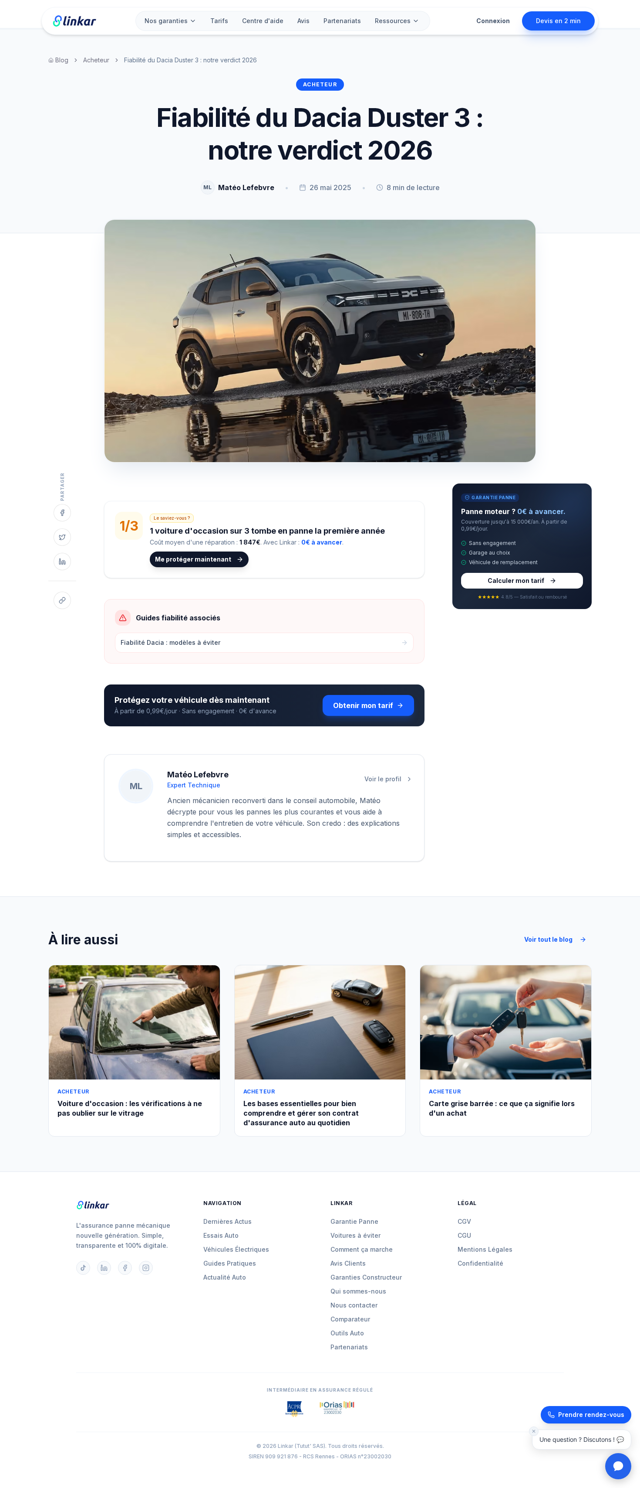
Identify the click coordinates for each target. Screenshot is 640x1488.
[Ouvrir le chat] (618, 1466)
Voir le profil (382, 779)
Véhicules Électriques (236, 1249)
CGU (464, 1235)
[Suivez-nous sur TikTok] (83, 1268)
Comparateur (350, 1319)
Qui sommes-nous (358, 1291)
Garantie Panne (354, 1221)
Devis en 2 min (558, 20)
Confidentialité (480, 1263)
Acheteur (96, 60)
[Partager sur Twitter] (62, 537)
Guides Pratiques (229, 1263)
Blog (61, 60)
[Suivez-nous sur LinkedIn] (104, 1268)
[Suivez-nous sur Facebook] (125, 1268)
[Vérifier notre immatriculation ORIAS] (294, 1409)
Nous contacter (353, 1305)
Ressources (393, 20)
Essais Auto (221, 1235)
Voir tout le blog (548, 939)
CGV (464, 1221)
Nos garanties (166, 20)
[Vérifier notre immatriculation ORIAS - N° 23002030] (337, 1409)
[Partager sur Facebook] (62, 512)
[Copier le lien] (62, 600)
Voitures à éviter (355, 1235)
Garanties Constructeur (366, 1277)
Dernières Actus (227, 1221)
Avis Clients (348, 1263)
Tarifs (219, 20)
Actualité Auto (224, 1277)
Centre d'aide (262, 20)
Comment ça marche (361, 1249)
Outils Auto (347, 1333)
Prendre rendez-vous (591, 1414)
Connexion (493, 20)
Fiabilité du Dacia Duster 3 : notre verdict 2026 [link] (190, 60)
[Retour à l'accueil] (74, 21)
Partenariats (342, 20)
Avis (303, 20)
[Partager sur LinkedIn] (62, 561)
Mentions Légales (485, 1249)
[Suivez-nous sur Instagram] (146, 1268)
